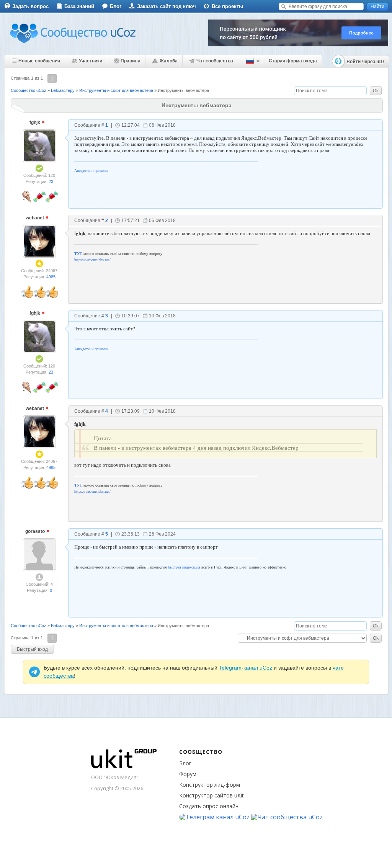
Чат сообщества (214, 61)
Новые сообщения (39, 61)
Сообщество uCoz (28, 90)
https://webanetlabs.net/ (92, 260)
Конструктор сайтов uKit (211, 795)
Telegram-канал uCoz (245, 668)
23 (51, 181)
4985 (51, 276)
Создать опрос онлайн (208, 806)
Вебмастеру (63, 90)
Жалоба (169, 61)
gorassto (35, 531)
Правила (130, 61)
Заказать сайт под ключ (166, 6)
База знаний (79, 6)
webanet (35, 218)
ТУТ (78, 254)
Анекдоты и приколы (91, 170)
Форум (187, 774)
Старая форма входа (293, 61)
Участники (90, 61)
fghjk (35, 122)
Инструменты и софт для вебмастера (116, 90)
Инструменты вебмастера (183, 90)
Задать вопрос (30, 6)
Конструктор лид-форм (209, 784)
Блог (115, 6)
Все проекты (227, 6)
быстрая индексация (184, 567)
